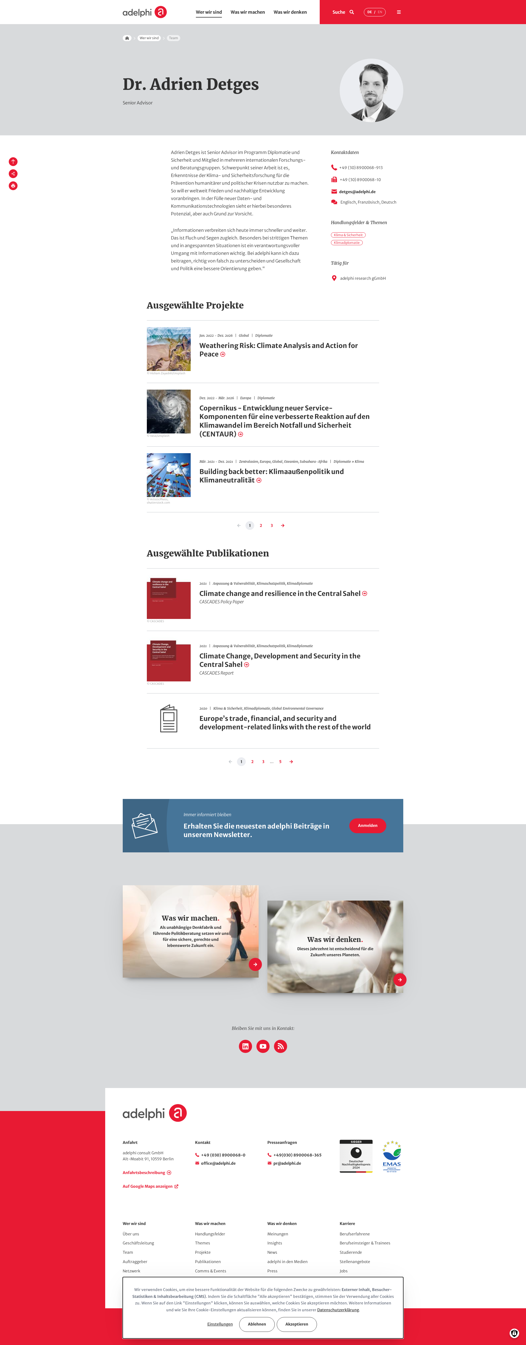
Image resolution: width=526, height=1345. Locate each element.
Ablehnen (257, 1324)
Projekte (203, 1252)
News (272, 1252)
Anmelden (368, 825)
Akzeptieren (296, 1324)
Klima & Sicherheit (348, 235)
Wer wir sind (209, 12)
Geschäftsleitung (138, 1243)
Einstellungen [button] (220, 1324)
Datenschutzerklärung (338, 1309)
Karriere (347, 1223)
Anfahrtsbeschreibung (144, 1172)
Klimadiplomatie (347, 243)
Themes (202, 1243)
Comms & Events (210, 1271)
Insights (274, 1243)
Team (128, 1252)
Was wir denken (290, 12)
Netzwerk (131, 1271)
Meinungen (277, 1234)
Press (272, 1271)
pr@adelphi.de (287, 1163)
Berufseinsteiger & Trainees (365, 1243)
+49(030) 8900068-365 (297, 1155)
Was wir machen (248, 12)
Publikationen (208, 1261)
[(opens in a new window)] (391, 1171)
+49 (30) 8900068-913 (361, 167)
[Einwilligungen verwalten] (514, 1333)
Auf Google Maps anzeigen (148, 1186)
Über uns (131, 1234)
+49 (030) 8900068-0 (223, 1155)
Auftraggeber (135, 1261)
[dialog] (263, 1307)
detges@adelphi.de (357, 191)
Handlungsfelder (210, 1234)
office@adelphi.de (218, 1163)
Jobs (344, 1271)
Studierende (351, 1252)
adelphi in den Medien (287, 1261)
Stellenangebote (355, 1261)
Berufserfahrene (355, 1234)
